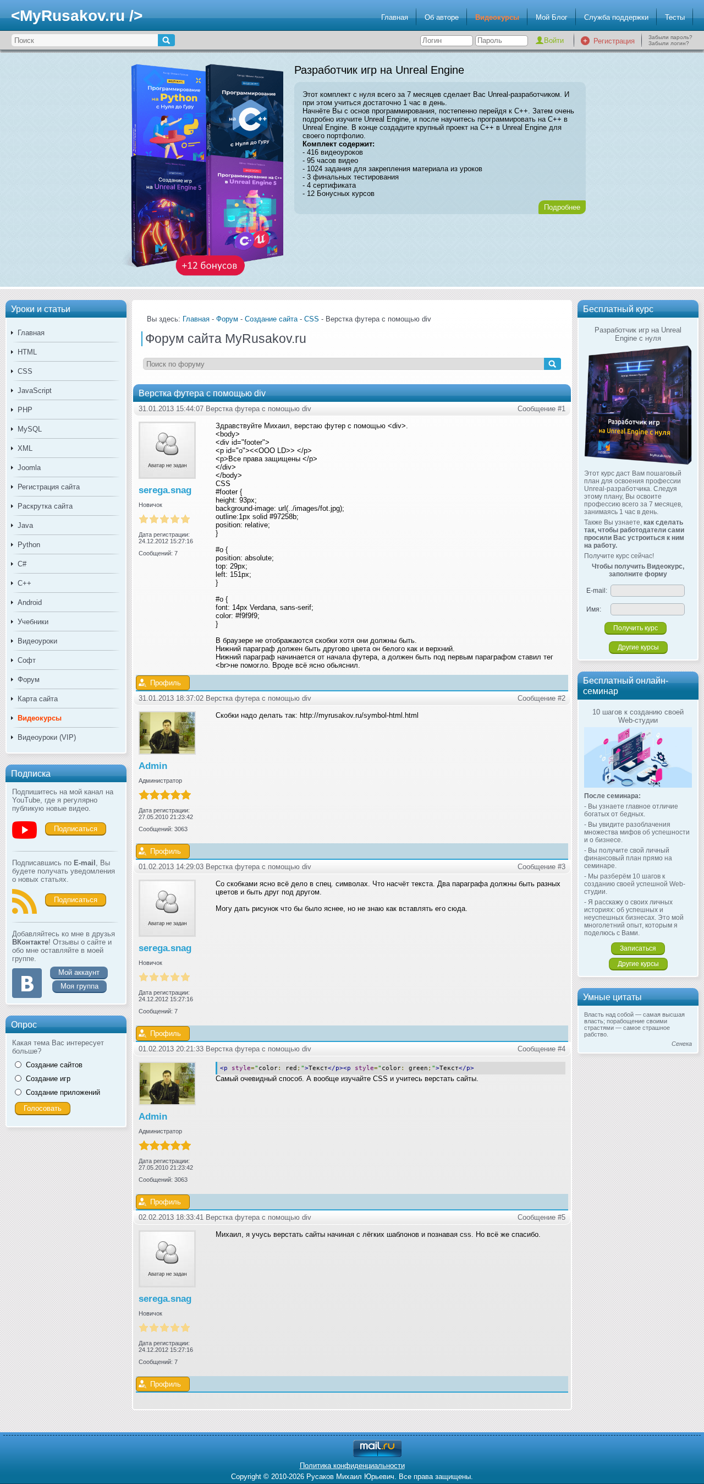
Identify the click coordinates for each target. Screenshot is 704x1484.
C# (22, 564)
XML (25, 448)
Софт (27, 660)
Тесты (675, 17)
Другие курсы (638, 647)
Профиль (165, 683)
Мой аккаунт (79, 972)
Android (30, 602)
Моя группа (79, 986)
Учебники (33, 622)
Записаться (638, 948)
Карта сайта (38, 699)
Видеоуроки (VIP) (47, 737)
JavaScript (35, 390)
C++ (24, 583)
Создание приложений (63, 1092)
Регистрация (614, 41)
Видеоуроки (37, 641)
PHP (25, 410)
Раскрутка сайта (45, 506)
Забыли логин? (668, 43)
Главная (394, 17)
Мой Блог (552, 17)
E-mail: (596, 590)
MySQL (30, 429)
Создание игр (48, 1078)
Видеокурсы (497, 17)
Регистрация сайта (49, 487)
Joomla (29, 467)
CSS (25, 371)
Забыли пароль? (670, 37)
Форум (29, 679)
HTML (27, 352)
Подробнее (562, 207)
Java (25, 525)
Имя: (593, 609)
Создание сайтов (54, 1065)
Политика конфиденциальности (352, 1465)
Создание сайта (271, 319)
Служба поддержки (616, 17)
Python (29, 545)
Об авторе (442, 17)
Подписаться (75, 829)
